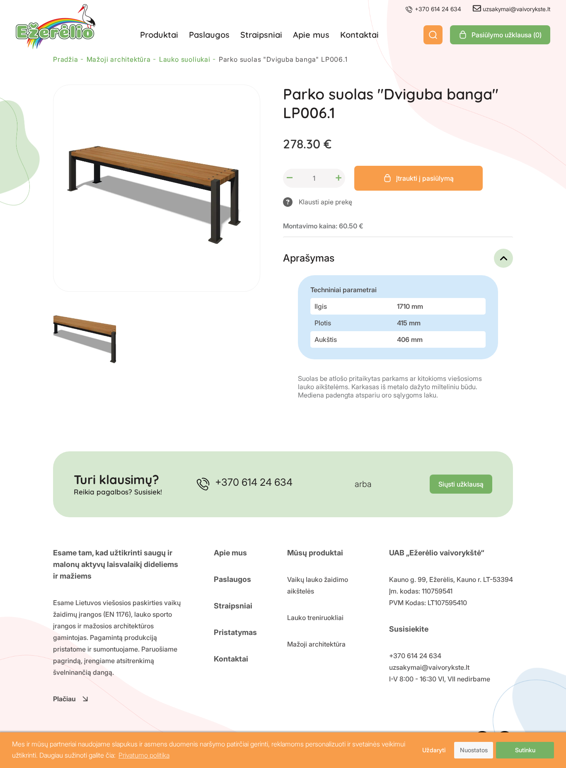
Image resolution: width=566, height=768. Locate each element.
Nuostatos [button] (474, 749)
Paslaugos (209, 34)
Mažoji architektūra (316, 644)
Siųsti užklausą (461, 484)
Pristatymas (235, 632)
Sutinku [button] (525, 749)
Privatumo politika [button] (144, 755)
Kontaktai (359, 34)
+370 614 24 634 (437, 8)
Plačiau (64, 699)
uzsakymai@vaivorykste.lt (515, 8)
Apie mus (311, 34)
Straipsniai (261, 34)
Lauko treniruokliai (315, 617)
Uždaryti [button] (433, 749)
